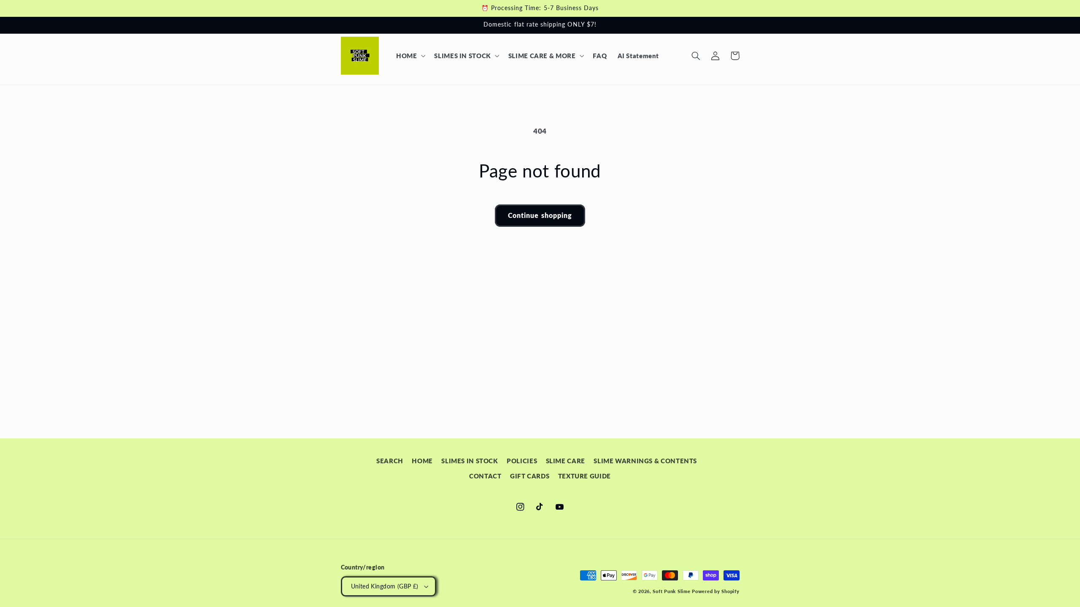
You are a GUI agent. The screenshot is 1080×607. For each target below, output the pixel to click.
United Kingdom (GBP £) (384, 586)
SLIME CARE (565, 461)
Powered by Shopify (715, 591)
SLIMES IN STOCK (469, 461)
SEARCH (389, 461)
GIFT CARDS (529, 476)
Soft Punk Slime (671, 591)
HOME (422, 461)
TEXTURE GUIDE (584, 476)
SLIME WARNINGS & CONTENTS (645, 461)
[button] (410, 55)
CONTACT (485, 476)
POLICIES (522, 461)
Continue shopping (540, 215)
